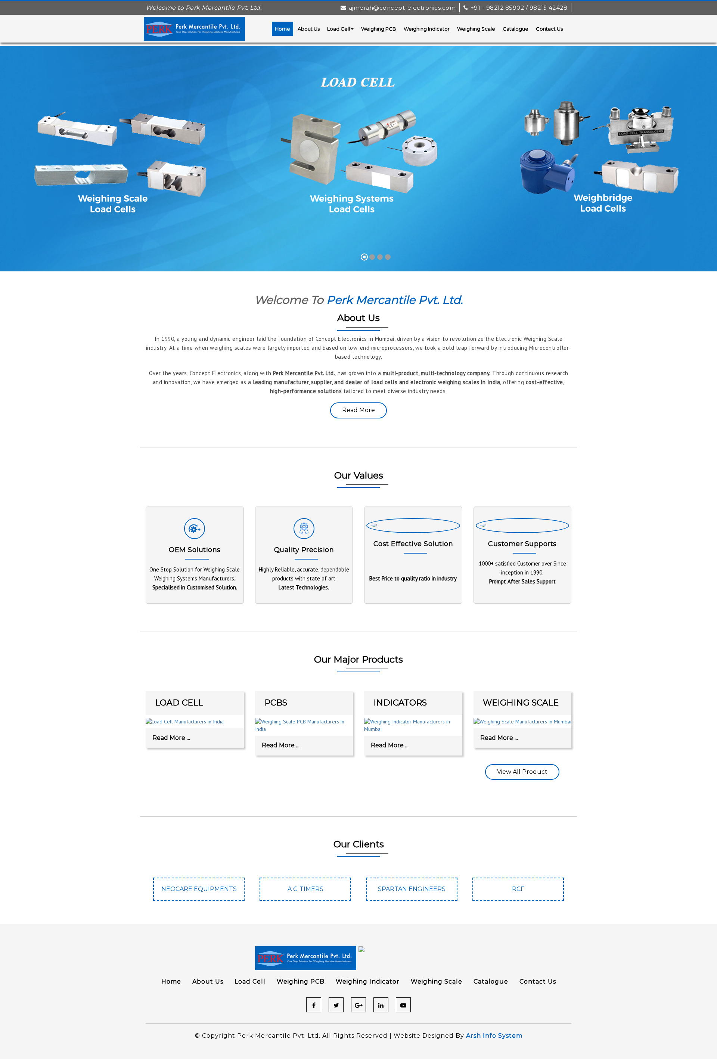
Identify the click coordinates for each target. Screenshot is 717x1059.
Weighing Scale (476, 29)
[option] (199, 893)
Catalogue (515, 29)
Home (282, 29)
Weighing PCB (378, 29)
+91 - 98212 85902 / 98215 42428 (519, 7)
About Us (309, 29)
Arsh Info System (494, 1035)
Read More (358, 410)
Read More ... (171, 737)
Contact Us (549, 29)
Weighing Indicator (427, 29)
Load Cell (338, 29)
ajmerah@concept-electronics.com (402, 7)
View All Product (522, 771)
